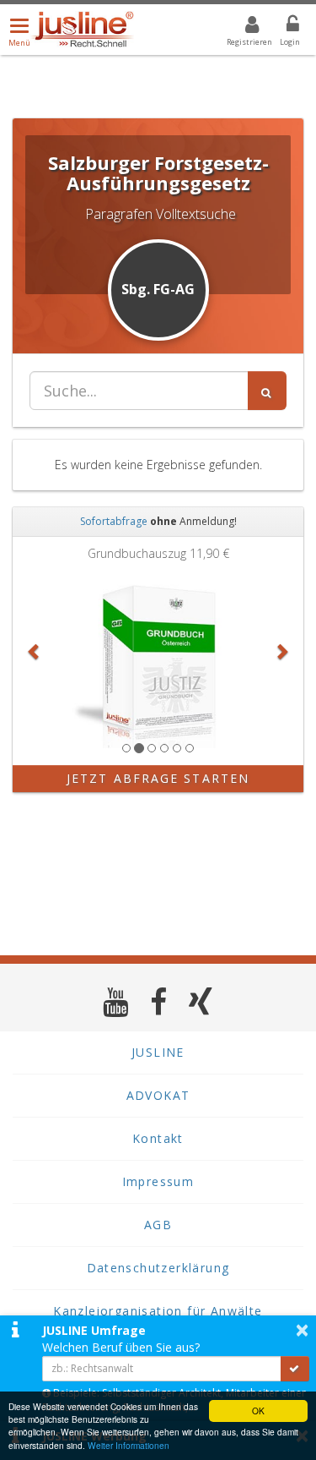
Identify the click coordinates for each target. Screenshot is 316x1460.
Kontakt (158, 1138)
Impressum (158, 1181)
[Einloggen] (282, 27)
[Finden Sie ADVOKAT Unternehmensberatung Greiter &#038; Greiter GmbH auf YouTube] (116, 1001)
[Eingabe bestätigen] (295, 1368)
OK (258, 1410)
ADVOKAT (158, 1095)
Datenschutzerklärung (158, 1268)
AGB (158, 1225)
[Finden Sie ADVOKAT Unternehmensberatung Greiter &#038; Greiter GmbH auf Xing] (201, 1001)
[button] (34, 651)
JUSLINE (158, 1052)
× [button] (302, 1329)
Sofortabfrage (113, 521)
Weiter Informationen (128, 1445)
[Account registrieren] (241, 27)
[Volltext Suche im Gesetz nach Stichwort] (267, 390)
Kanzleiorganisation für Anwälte (157, 1311)
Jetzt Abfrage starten (158, 778)
